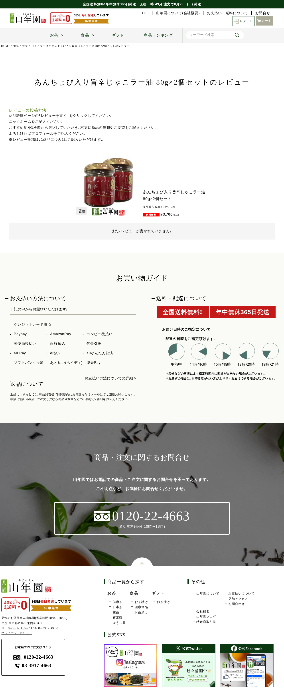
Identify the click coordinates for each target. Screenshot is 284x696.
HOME (5, 46)
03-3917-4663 (18, 628)
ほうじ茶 (119, 623)
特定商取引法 (206, 622)
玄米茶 (117, 617)
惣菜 (25, 46)
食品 (85, 35)
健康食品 (141, 607)
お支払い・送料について (227, 13)
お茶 (54, 35)
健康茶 (117, 602)
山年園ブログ (206, 616)
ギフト (118, 35)
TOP (145, 13)
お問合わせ (236, 604)
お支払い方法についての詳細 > (110, 378)
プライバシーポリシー (16, 633)
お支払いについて (241, 593)
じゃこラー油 (40, 46)
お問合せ (262, 13)
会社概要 (202, 611)
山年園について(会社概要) (177, 13)
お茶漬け (141, 612)
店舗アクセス (238, 599)
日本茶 (117, 607)
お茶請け (141, 602)
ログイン (246, 21)
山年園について (207, 593)
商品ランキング (158, 35)
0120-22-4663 (38, 657)
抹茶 (116, 612)
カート (266, 20)
